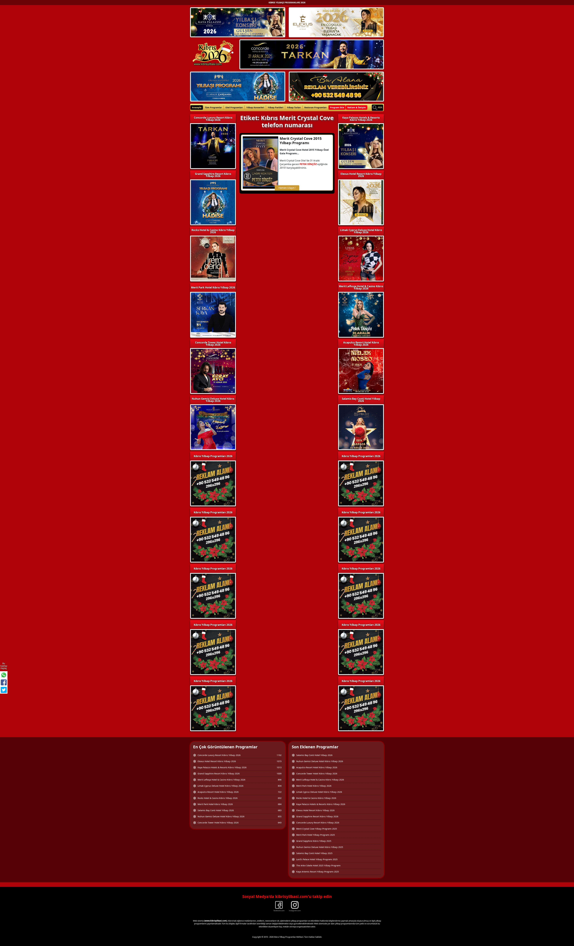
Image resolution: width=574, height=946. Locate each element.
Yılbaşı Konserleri (255, 107)
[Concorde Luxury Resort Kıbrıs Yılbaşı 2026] (311, 54)
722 (279, 792)
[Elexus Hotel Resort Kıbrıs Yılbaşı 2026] (336, 22)
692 (279, 798)
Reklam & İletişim (356, 107)
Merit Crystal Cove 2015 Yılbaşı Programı (301, 140)
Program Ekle (337, 107)
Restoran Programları (315, 107)
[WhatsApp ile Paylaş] (3, 675)
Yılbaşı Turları (294, 107)
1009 (279, 773)
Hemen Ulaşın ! (287, 187)
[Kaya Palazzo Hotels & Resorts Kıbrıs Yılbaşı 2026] (237, 22)
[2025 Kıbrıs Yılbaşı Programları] (361, 483)
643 (279, 822)
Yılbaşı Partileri (275, 107)
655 (279, 816)
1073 (279, 761)
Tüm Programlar (213, 107)
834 (279, 785)
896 (279, 779)
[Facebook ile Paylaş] (3, 682)
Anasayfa (196, 107)
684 (279, 804)
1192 (279, 755)
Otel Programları (234, 107)
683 (279, 810)
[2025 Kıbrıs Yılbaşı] (213, 483)
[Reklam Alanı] (336, 86)
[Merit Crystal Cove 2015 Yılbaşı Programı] (260, 162)
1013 (279, 767)
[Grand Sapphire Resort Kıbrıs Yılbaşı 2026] (237, 86)
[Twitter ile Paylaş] (3, 690)
